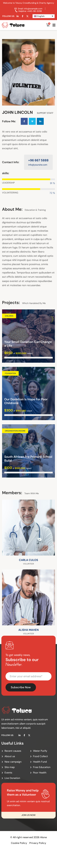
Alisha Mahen (28, 630)
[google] (49, 543)
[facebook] (24, 121)
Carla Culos (28, 560)
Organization (11, 431)
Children (9, 316)
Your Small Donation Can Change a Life (28, 344)
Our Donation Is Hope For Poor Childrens (26, 401)
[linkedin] (40, 121)
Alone (43, 837)
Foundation (10, 373)
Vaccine (21, 431)
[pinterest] (49, 620)
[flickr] (49, 550)
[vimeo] (32, 121)
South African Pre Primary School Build (28, 459)
